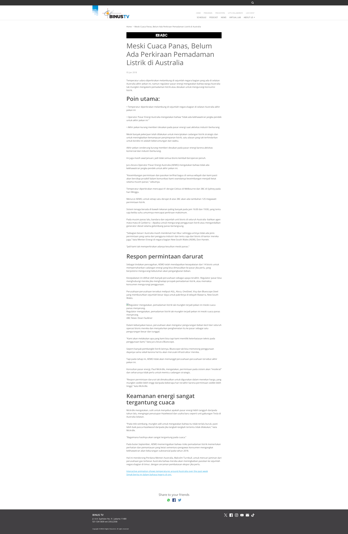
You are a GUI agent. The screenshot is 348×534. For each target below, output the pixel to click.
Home (129, 26)
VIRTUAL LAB (235, 17)
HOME (198, 13)
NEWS (223, 17)
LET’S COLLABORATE (235, 13)
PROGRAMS (208, 13)
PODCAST (213, 17)
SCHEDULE (201, 17)
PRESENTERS (220, 13)
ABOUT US (248, 17)
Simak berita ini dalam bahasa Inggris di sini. (149, 474)
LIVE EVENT (250, 13)
